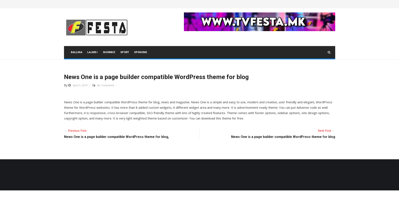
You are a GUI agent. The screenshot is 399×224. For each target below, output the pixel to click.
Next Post (325, 131)
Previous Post (77, 131)
